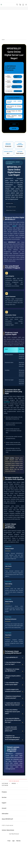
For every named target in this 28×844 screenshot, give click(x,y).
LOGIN (14, 124)
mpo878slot (7, 402)
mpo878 (14, 226)
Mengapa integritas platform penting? (13, 676)
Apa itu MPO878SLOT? (12, 657)
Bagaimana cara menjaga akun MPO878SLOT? (12, 670)
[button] (20, 4)
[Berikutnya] (26, 28)
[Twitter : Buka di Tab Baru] (12, 837)
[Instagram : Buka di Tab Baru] (15, 837)
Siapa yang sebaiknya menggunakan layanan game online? (12, 711)
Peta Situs (18, 840)
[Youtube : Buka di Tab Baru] (19, 837)
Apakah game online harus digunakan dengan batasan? (12, 703)
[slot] (4, 4)
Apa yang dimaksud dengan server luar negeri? (13, 663)
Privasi (9, 840)
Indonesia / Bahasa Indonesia (8, 830)
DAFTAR (14, 128)
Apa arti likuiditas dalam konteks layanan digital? (11, 683)
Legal (13, 840)
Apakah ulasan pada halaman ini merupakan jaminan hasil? (11, 728)
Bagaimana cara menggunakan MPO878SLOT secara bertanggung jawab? (12, 737)
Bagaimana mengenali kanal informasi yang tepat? (13, 697)
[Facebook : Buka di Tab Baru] (9, 837)
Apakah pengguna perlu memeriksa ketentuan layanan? (13, 690)
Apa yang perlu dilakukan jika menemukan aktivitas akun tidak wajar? (13, 720)
